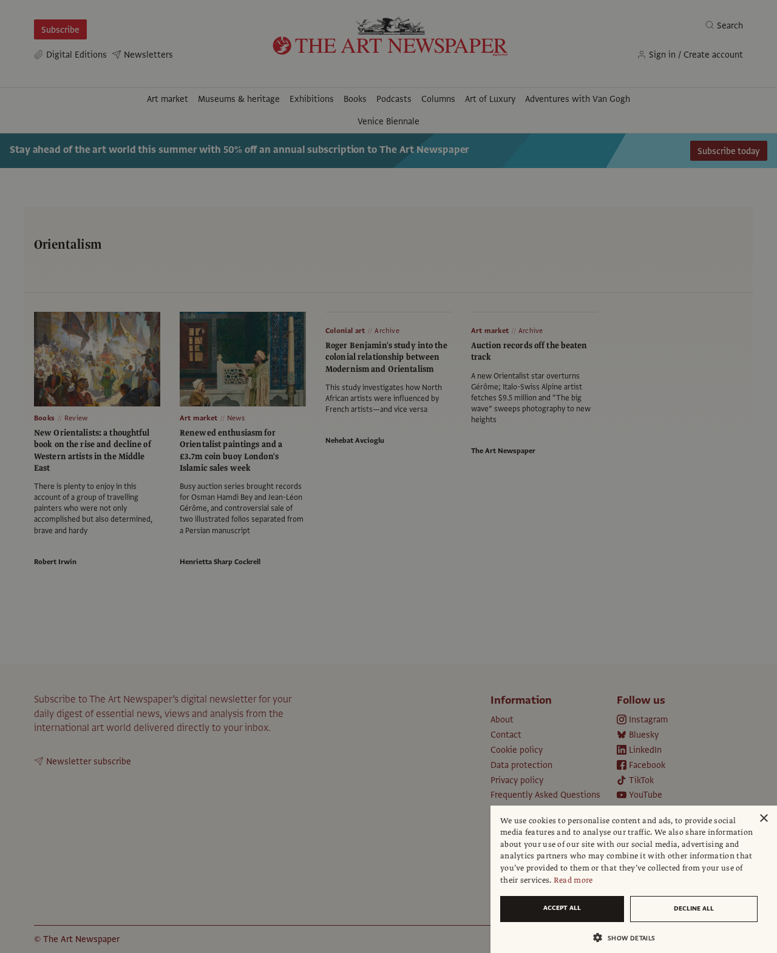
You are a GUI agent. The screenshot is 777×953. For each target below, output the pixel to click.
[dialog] (633, 879)
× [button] (763, 818)
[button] (629, 937)
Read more (573, 880)
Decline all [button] (694, 908)
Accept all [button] (562, 907)
